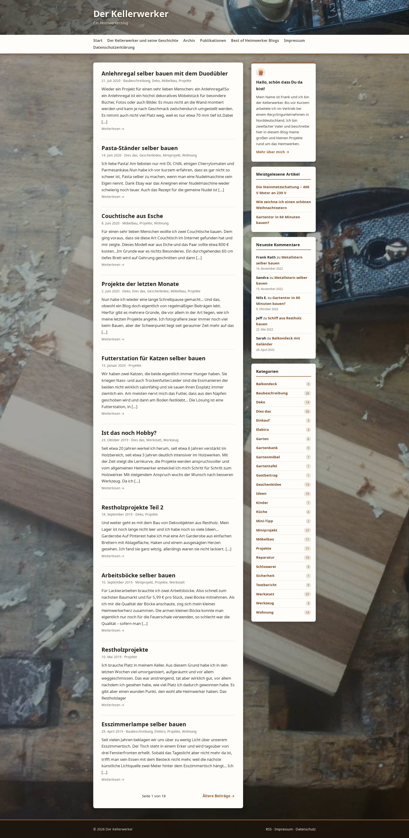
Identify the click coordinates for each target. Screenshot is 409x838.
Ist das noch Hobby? (129, 433)
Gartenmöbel (268, 457)
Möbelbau (169, 80)
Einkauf (263, 420)
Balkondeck (266, 383)
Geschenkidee (150, 155)
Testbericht (266, 584)
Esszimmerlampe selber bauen (144, 724)
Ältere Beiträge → (219, 795)
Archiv (189, 40)
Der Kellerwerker (131, 13)
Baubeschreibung (136, 80)
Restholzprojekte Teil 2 (132, 507)
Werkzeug (170, 440)
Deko (156, 80)
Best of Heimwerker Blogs (255, 40)
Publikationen (213, 40)
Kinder (262, 502)
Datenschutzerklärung (114, 47)
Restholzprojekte (125, 649)
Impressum (294, 40)
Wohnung (189, 155)
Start (97, 40)
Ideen (261, 493)
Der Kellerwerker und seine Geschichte (142, 40)
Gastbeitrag (267, 475)
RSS (269, 829)
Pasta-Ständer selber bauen (140, 148)
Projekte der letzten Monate (140, 284)
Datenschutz (306, 829)
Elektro (160, 731)
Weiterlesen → (113, 128)
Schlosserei (266, 566)
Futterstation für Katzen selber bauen (153, 358)
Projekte (185, 80)
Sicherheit (265, 575)
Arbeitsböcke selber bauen (138, 575)
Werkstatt (153, 440)
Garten (262, 438)
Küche (261, 511)
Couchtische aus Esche (132, 216)
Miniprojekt (171, 155)
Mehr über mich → (272, 151)
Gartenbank (267, 447)
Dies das (131, 155)
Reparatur (265, 557)
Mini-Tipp (264, 520)
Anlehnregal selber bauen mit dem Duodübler (165, 73)
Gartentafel (266, 466)
